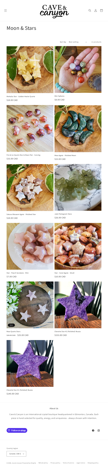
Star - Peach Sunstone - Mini (18, 273)
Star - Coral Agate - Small (64, 273)
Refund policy (43, 463)
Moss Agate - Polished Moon (65, 155)
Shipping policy (93, 463)
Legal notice (81, 463)
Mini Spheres (59, 96)
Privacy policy (55, 463)
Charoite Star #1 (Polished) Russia (20, 390)
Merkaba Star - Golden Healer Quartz (21, 96)
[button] (5, 10)
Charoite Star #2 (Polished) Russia (68, 331)
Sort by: (63, 42)
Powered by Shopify (29, 463)
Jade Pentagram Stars (63, 214)
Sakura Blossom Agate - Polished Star (21, 214)
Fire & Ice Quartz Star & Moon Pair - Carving (23, 155)
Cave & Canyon (17, 463)
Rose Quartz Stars (13, 331)
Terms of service (68, 463)
